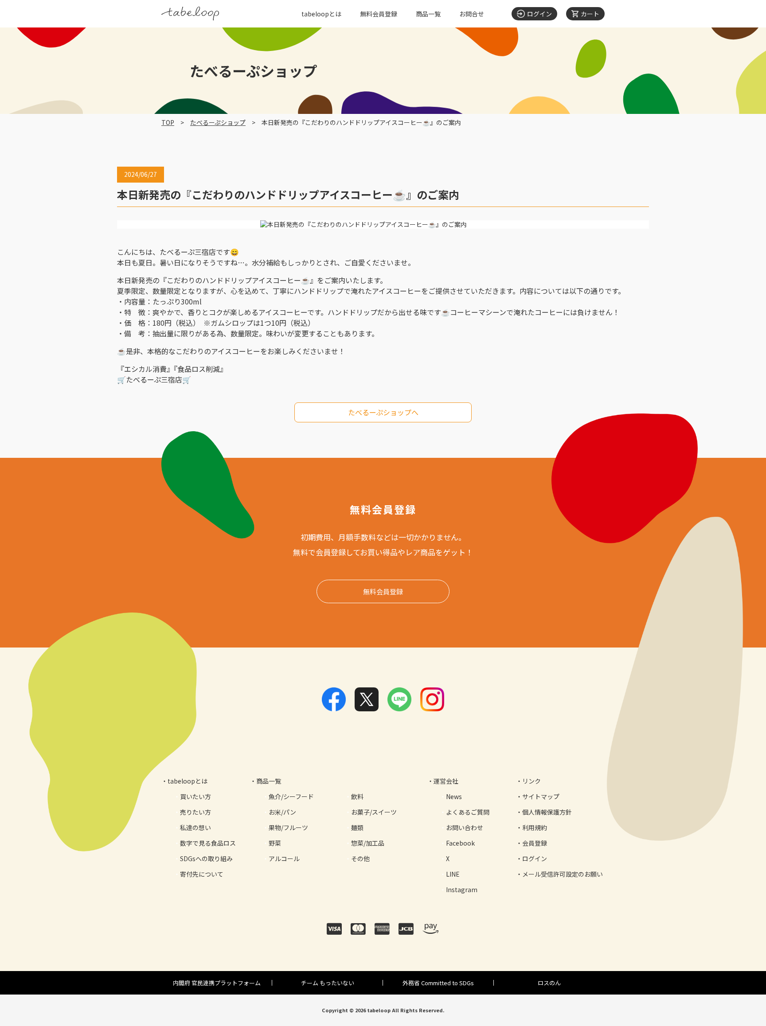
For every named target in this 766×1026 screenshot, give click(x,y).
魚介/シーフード (291, 796)
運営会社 (446, 781)
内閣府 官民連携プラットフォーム (217, 983)
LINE (453, 874)
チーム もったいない (327, 983)
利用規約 (534, 827)
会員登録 (534, 843)
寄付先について (201, 874)
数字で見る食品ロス (208, 843)
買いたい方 (195, 796)
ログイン (534, 858)
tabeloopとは (321, 13)
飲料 (357, 796)
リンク (531, 781)
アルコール (284, 858)
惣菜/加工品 (367, 843)
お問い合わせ (464, 827)
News (454, 796)
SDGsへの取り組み (206, 858)
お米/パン (282, 812)
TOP (167, 122)
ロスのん (549, 983)
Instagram (461, 889)
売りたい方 (195, 812)
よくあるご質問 (467, 812)
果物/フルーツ (288, 827)
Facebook (460, 843)
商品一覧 (428, 13)
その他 (360, 858)
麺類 (357, 827)
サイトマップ (540, 796)
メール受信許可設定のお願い (562, 874)
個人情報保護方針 (547, 812)
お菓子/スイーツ (374, 812)
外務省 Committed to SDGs (438, 983)
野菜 (275, 843)
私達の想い (195, 827)
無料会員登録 (378, 13)
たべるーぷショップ (218, 122)
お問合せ (471, 13)
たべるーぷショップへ (383, 412)
